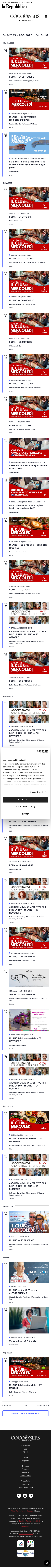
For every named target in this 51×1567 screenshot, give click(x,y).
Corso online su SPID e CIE (22, 1341)
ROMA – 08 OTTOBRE (20, 342)
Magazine (25, 1461)
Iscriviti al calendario (24, 1413)
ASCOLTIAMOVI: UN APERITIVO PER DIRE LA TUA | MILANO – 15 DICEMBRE (27, 1186)
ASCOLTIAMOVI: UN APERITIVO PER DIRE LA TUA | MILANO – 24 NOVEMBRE (27, 1086)
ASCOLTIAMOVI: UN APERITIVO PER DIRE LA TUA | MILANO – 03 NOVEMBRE (27, 733)
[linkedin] (31, 1495)
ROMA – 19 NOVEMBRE (21, 865)
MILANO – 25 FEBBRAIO (22, 1240)
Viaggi (25, 1452)
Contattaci (25, 1469)
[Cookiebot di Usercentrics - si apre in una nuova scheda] (37, 751)
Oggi (25, 1405)
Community (26, 1445)
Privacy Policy (25, 1481)
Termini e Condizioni (25, 1487)
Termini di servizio (27, 1511)
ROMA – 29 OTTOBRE (20, 681)
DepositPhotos (25, 1526)
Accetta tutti (26, 800)
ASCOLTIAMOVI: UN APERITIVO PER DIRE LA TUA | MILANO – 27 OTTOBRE (27, 634)
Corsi (25, 1449)
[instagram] (25, 1495)
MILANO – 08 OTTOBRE (21, 300)
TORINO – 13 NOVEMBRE (22, 994)
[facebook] (19, 1495)
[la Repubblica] (14, 6)
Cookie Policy (25, 1484)
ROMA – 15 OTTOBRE (20, 425)
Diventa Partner (25, 1476)
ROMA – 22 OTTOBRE (20, 589)
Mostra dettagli (36, 792)
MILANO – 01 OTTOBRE (21, 258)
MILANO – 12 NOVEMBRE (22, 956)
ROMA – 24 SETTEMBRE (21, 77)
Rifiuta (26, 814)
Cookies (21, 1521)
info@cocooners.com (26, 1534)
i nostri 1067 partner (17, 764)
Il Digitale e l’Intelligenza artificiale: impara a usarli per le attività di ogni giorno (27, 164)
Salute (25, 1457)
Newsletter (25, 1472)
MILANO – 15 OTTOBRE (21, 383)
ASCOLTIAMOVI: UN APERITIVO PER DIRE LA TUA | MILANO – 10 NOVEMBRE (27, 910)
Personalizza (24, 807)
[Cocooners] (25, 17)
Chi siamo (25, 1466)
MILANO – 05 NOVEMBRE (22, 821)
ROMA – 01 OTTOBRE (20, 217)
